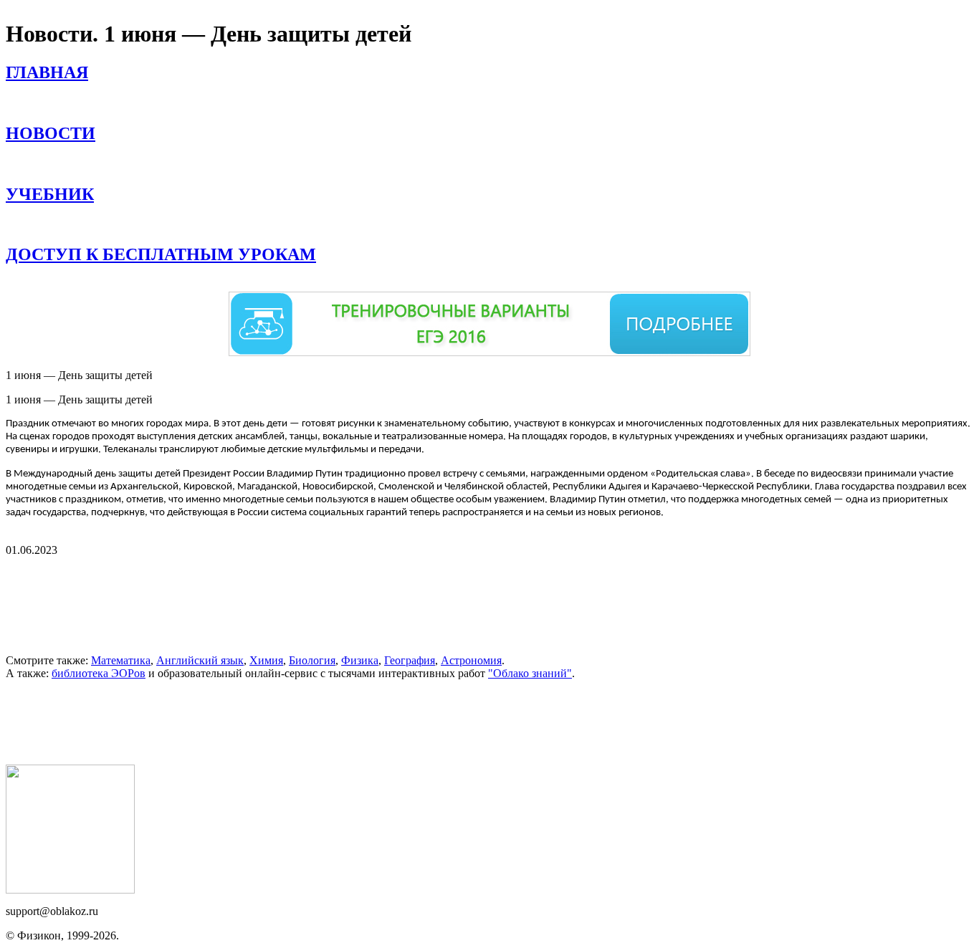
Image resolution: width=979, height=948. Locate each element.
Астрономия (471, 660)
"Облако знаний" (530, 673)
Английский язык (200, 660)
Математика (121, 660)
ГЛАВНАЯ (47, 72)
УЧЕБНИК (50, 194)
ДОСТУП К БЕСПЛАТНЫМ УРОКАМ (161, 254)
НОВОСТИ (50, 133)
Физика (359, 660)
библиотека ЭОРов (98, 673)
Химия (266, 660)
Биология (312, 660)
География (409, 660)
